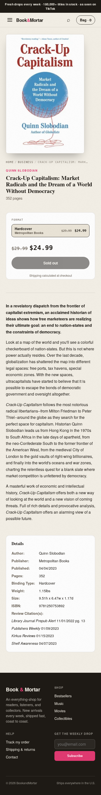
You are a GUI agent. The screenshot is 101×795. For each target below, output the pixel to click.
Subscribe (75, 756)
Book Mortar (29, 20)
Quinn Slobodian (22, 170)
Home (9, 162)
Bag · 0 (85, 19)
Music (58, 703)
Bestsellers (63, 695)
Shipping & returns (20, 749)
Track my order (17, 741)
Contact (12, 756)
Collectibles (63, 718)
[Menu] (10, 20)
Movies (59, 710)
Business (25, 162)
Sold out (50, 263)
